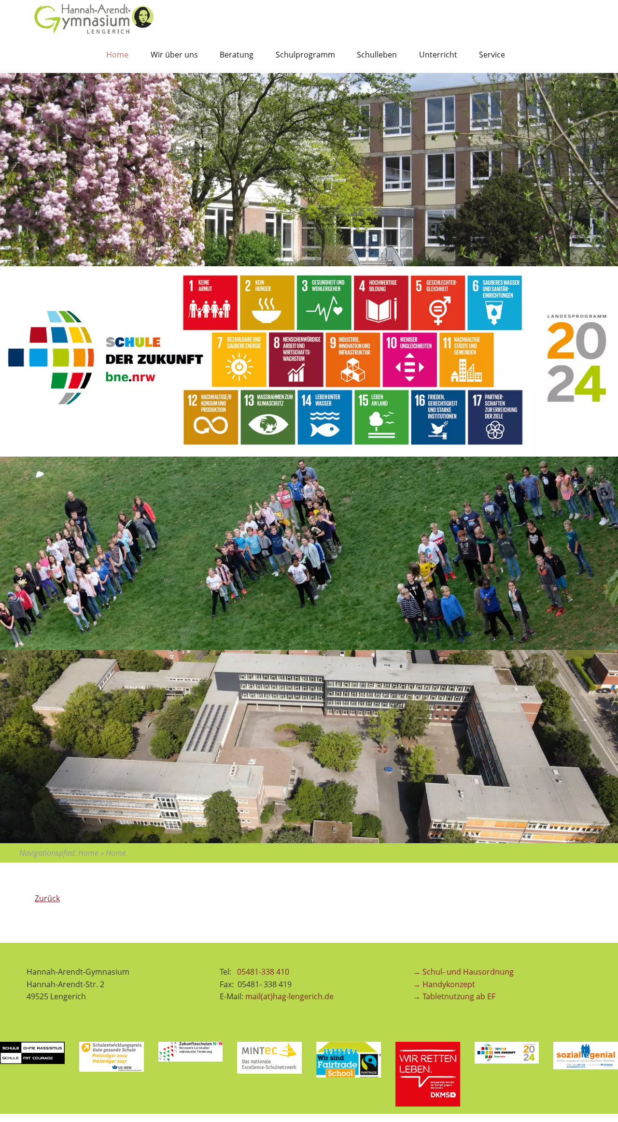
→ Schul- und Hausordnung (463, 971)
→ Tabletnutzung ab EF (454, 996)
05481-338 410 (264, 971)
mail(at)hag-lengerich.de (289, 996)
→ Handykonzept (444, 984)
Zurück (47, 898)
